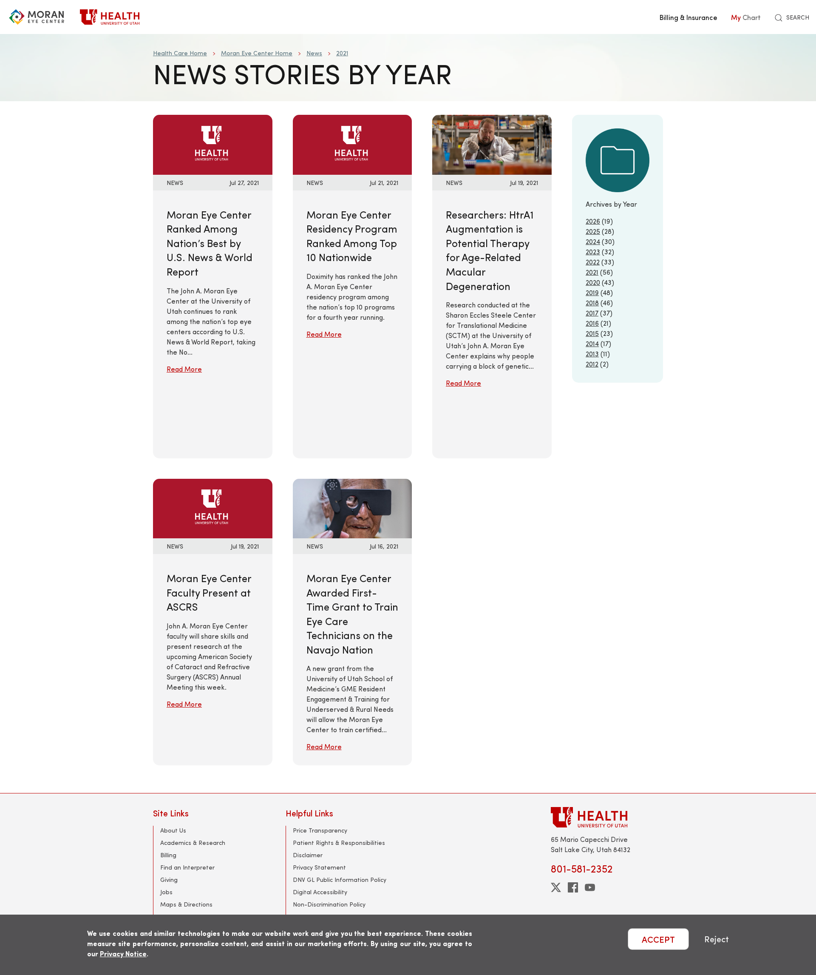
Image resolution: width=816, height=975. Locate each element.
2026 (593, 220)
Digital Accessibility (320, 892)
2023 (593, 251)
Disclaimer (308, 855)
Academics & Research (192, 843)
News (314, 53)
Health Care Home (180, 53)
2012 (592, 363)
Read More (184, 368)
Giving (169, 880)
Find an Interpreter (187, 867)
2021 (342, 53)
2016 (592, 322)
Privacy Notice (123, 953)
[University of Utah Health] (109, 17)
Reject (716, 939)
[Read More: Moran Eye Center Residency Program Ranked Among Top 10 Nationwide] (352, 143)
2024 (593, 241)
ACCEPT (658, 939)
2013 (592, 353)
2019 (592, 292)
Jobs (166, 892)
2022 (593, 261)
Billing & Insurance (688, 17)
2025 (593, 231)
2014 (592, 343)
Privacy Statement (319, 867)
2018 (592, 302)
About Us (173, 830)
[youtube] (590, 887)
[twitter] (556, 887)
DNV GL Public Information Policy (339, 880)
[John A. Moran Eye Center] (36, 17)
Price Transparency (320, 830)
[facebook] (573, 887)
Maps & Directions (186, 904)
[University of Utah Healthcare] (607, 817)
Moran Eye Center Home (256, 53)
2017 (592, 312)
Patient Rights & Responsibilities (339, 843)
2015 (592, 333)
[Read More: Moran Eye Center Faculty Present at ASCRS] (212, 507)
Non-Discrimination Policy (329, 904)
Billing (168, 855)
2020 (593, 282)
